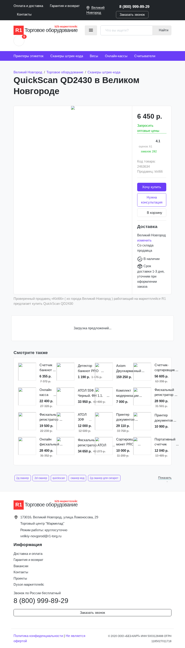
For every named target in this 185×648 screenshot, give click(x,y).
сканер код (77, 478)
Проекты (20, 578)
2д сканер (22, 478)
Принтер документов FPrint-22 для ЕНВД (164, 418)
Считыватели (144, 56)
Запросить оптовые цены (148, 128)
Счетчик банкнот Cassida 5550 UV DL (45, 368)
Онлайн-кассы (116, 56)
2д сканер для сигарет (104, 478)
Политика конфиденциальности (38, 636)
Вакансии (21, 566)
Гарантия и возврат (65, 6)
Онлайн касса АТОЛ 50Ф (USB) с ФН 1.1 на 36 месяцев (46, 392)
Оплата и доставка (28, 6)
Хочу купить (151, 187)
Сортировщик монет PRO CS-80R (126, 442)
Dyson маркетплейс (29, 584)
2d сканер (41, 478)
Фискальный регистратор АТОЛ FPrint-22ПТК (164, 392)
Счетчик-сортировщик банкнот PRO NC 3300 (165, 368)
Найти (163, 30)
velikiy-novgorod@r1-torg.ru (40, 536)
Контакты (24, 14)
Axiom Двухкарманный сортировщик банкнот (128, 368)
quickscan (59, 478)
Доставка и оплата (28, 553)
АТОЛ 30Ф (82, 417)
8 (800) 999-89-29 (134, 7)
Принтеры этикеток (29, 56)
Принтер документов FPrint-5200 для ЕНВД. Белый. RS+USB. (125, 417)
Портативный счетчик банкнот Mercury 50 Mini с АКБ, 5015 (165, 442)
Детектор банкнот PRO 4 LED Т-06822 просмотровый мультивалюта (89, 368)
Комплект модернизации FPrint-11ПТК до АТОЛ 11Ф (127, 393)
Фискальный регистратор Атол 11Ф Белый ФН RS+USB (49, 417)
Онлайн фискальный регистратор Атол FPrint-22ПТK (49, 442)
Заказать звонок (132, 14)
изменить (144, 240)
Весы (94, 56)
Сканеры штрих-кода (66, 56)
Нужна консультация (151, 199)
